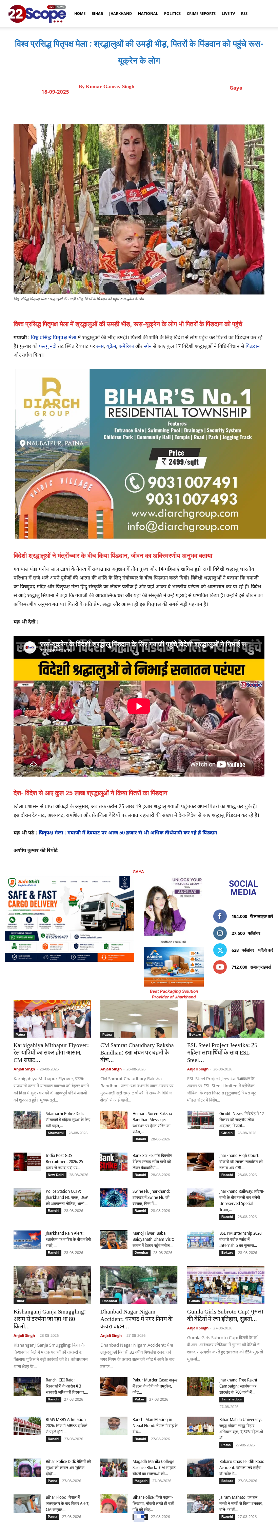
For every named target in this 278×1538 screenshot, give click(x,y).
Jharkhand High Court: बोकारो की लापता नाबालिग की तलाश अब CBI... (241, 1161)
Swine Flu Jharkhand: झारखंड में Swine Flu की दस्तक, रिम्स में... (151, 1197)
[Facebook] (130, 107)
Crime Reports (201, 13)
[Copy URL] (192, 107)
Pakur (139, 1399)
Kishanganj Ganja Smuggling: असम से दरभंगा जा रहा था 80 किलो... (50, 1319)
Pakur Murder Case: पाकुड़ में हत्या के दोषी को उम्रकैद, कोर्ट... (155, 1386)
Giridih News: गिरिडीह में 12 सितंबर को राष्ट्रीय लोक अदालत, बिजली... (241, 1120)
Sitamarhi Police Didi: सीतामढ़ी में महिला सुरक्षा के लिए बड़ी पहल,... (68, 1120)
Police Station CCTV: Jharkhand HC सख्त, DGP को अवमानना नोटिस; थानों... (67, 1197)
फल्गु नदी (48, 347)
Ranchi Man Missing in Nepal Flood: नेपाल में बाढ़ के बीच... (155, 1426)
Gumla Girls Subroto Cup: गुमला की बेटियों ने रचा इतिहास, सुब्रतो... (225, 1315)
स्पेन (148, 347)
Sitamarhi (56, 1133)
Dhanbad (109, 1301)
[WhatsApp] (176, 107)
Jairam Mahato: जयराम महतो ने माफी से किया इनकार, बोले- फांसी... (241, 1503)
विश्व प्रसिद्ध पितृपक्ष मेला (53, 338)
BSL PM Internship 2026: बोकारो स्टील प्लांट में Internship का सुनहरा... (240, 1239)
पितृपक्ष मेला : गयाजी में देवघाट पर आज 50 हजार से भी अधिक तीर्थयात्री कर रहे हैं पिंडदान (128, 833)
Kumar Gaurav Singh (110, 86)
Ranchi (140, 1139)
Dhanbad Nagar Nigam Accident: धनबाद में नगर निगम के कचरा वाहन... (136, 1319)
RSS (244, 13)
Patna (20, 1034)
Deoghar (141, 1252)
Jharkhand (120, 13)
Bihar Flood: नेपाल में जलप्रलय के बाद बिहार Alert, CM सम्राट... (68, 1503)
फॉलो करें (265, 950)
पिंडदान (252, 347)
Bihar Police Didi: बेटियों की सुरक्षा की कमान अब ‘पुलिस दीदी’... (68, 1467)
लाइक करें (265, 916)
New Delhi (56, 1175)
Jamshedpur (231, 1399)
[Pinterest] (161, 107)
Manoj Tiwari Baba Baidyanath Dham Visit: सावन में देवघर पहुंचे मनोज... (153, 1239)
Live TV (228, 13)
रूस (100, 347)
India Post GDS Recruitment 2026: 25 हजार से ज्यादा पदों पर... (64, 1161)
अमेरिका (126, 347)
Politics (172, 13)
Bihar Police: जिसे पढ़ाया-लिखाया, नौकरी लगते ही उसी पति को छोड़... (153, 1503)
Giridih (227, 1133)
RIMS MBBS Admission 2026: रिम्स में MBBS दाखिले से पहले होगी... (66, 1426)
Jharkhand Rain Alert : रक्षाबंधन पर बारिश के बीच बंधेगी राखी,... (68, 1239)
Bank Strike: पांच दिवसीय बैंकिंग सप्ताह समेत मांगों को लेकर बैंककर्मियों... (152, 1161)
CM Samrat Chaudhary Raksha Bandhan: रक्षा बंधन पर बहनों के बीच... (137, 1053)
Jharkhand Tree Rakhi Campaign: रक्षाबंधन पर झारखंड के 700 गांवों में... (238, 1386)
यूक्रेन (111, 347)
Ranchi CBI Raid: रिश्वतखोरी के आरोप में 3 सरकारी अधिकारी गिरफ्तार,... (67, 1386)
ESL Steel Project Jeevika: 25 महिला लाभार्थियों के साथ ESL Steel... (222, 1053)
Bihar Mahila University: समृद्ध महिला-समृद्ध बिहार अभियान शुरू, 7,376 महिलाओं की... (241, 1429)
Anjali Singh (24, 1068)
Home (79, 13)
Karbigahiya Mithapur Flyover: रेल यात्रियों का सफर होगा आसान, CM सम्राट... (51, 1053)
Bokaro (195, 1034)
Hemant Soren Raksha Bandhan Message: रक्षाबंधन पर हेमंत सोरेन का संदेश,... (152, 1123)
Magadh (141, 1481)
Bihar (97, 13)
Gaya (236, 87)
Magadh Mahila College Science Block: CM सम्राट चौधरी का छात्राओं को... (154, 1467)
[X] (145, 107)
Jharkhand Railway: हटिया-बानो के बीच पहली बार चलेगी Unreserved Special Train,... (241, 1200)
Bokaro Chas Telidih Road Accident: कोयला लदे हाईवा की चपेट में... (241, 1467)
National (148, 13)
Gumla (194, 1301)
